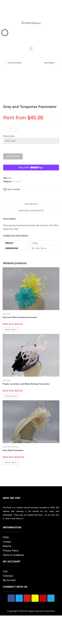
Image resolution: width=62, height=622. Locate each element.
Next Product (49, 63)
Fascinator (16, 181)
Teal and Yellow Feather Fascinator (20, 317)
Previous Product (14, 63)
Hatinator (15, 447)
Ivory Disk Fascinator (13, 450)
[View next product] (57, 63)
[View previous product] (5, 63)
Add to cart (13, 156)
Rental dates (9, 136)
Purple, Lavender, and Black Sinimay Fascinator (26, 384)
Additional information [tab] (31, 211)
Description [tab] (31, 204)
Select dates (11, 330)
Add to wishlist (13, 189)
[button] (31, 15)
